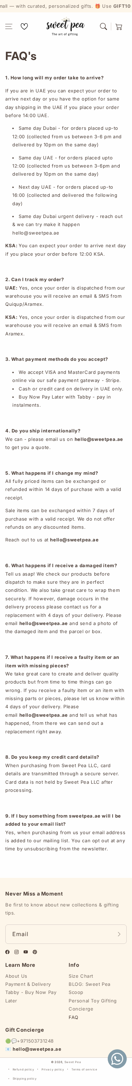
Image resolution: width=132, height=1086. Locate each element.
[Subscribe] (119, 934)
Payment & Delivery (28, 984)
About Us (16, 976)
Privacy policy (53, 1069)
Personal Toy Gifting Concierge (93, 1005)
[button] (9, 26)
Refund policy (23, 1069)
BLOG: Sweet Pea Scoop (90, 988)
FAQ (73, 1017)
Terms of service (84, 1069)
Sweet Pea (72, 1062)
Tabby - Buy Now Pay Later (30, 996)
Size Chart (81, 976)
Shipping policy (25, 1078)
